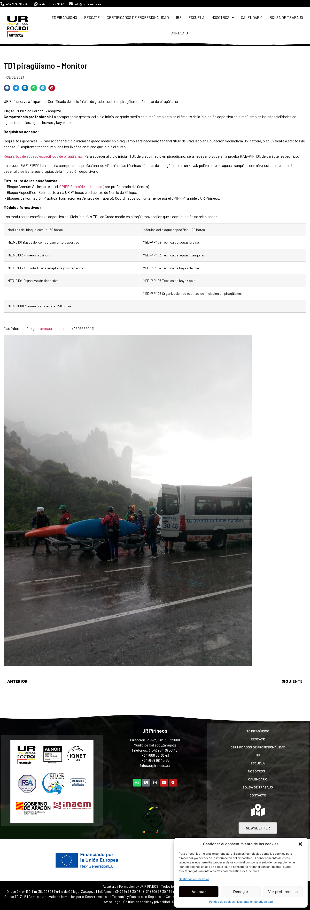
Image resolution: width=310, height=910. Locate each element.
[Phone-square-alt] (146, 783)
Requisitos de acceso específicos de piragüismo (43, 156)
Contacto (179, 33)
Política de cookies (222, 901)
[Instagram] (155, 783)
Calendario (252, 17)
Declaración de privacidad (255, 901)
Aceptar (199, 891)
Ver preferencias (283, 891)
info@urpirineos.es (155, 765)
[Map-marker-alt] (173, 783)
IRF (178, 17)
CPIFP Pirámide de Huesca (80, 186)
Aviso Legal (112, 902)
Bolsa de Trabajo (286, 17)
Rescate (92, 17)
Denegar (240, 891)
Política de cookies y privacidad (146, 902)
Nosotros (220, 17)
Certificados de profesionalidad (138, 17)
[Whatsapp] (137, 783)
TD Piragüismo (64, 17)
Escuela (196, 17)
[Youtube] (164, 783)
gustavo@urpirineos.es (51, 328)
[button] (300, 844)
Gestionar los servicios (194, 879)
